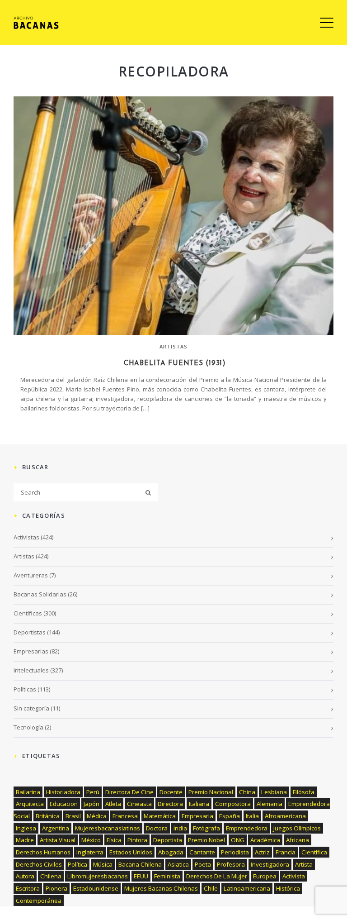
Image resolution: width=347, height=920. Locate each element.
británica (48, 816)
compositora (233, 804)
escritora (28, 888)
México (91, 840)
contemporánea (38, 900)
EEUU (141, 876)
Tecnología (28, 727)
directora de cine (129, 792)
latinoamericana (247, 888)
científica (314, 852)
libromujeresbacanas (97, 876)
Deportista (167, 840)
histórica (288, 888)
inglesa (26, 828)
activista (293, 876)
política (77, 864)
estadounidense (95, 888)
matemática (160, 816)
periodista (235, 852)
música (103, 864)
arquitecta (30, 804)
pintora (137, 840)
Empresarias (31, 651)
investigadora (270, 864)
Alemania (269, 804)
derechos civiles (39, 864)
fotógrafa (206, 828)
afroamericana (285, 816)
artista (304, 864)
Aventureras (31, 575)
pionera (56, 888)
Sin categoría (31, 708)
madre (25, 840)
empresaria (197, 816)
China (247, 792)
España (229, 816)
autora (25, 876)
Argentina (55, 828)
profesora (231, 864)
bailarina (28, 792)
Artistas (173, 346)
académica (265, 840)
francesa (125, 816)
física (114, 840)
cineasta (139, 804)
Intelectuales (31, 670)
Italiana (199, 804)
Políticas (25, 689)
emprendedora (246, 828)
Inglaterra (89, 852)
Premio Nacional (210, 792)
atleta (113, 804)
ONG (237, 840)
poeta (203, 864)
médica (97, 816)
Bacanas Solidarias (40, 594)
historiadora (63, 792)
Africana (297, 840)
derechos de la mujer (216, 876)
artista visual (57, 840)
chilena (50, 876)
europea (265, 876)
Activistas (26, 537)
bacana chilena (140, 864)
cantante (202, 852)
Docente (171, 792)
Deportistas (30, 632)
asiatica (178, 864)
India (180, 828)
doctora (157, 828)
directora (170, 804)
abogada (170, 852)
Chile (211, 888)
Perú (92, 792)
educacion (64, 804)
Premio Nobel (206, 840)
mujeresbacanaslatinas (107, 828)
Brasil (73, 816)
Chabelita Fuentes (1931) (173, 363)
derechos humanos (43, 852)
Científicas (28, 613)
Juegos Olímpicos (297, 828)
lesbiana (274, 792)
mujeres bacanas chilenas (161, 888)
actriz (262, 852)
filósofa (303, 792)
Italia (252, 816)
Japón (91, 804)
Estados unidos (130, 852)
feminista (167, 876)
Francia (285, 852)
